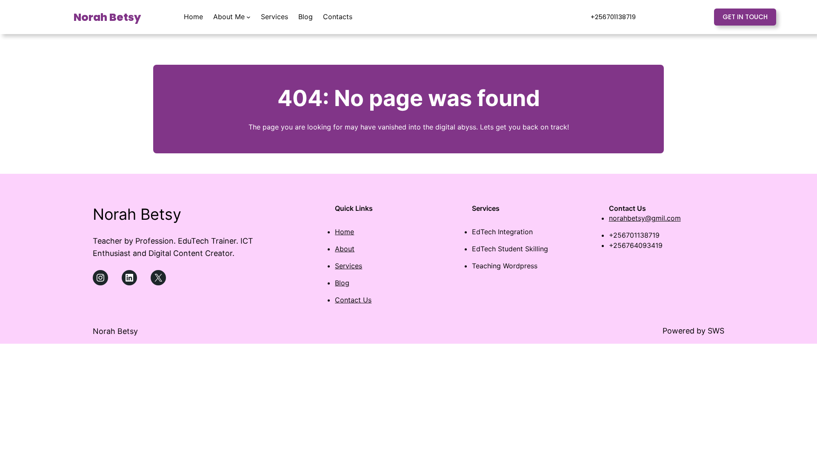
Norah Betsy (107, 17)
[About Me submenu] (248, 17)
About (344, 248)
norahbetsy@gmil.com (645, 218)
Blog (342, 283)
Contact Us (353, 300)
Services (348, 266)
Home (344, 231)
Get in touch (745, 16)
